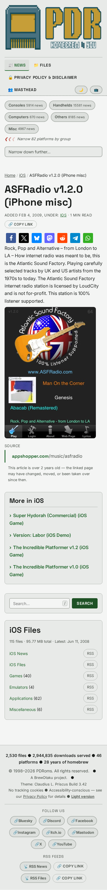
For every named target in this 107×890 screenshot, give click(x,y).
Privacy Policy (35, 796)
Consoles (26, 105)
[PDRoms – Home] (53, 27)
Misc (22, 129)
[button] (11, 238)
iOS (22, 175)
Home (10, 175)
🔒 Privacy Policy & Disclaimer (42, 77)
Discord (52, 821)
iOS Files (17, 664)
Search (85, 603)
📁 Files (42, 65)
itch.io (53, 832)
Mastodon (83, 832)
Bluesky (23, 821)
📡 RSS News (35, 866)
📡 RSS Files (35, 878)
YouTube (62, 844)
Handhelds (72, 105)
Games (15, 675)
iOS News (18, 653)
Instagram (24, 832)
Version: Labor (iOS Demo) (42, 535)
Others (70, 117)
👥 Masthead (22, 89)
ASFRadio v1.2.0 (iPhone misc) (44, 196)
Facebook (82, 821)
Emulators (18, 687)
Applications (21, 698)
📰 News (17, 65)
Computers (27, 117)
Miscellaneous (22, 709)
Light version (82, 796)
